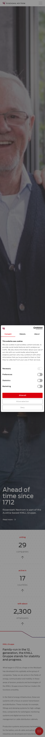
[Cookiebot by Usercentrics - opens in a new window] (33, 328)
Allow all (22, 395)
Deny (22, 407)
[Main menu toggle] (40, 3)
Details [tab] (22, 334)
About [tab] (37, 334)
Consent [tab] (8, 334)
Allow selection (22, 401)
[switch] (40, 374)
